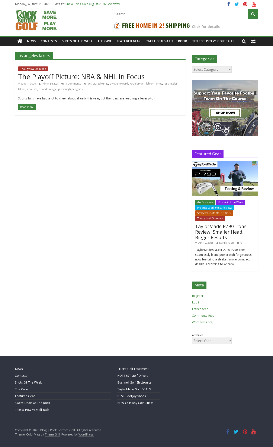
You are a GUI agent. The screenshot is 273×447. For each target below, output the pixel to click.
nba (29, 89)
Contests (49, 41)
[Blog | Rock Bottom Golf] (20, 41)
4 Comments (73, 83)
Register (197, 296)
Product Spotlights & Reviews (214, 208)
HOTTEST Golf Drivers (132, 376)
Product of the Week (230, 202)
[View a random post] (253, 41)
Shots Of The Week (77, 41)
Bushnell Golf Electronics (134, 382)
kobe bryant (137, 83)
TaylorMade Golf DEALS (134, 389)
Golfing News (205, 202)
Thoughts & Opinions (33, 69)
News (31, 41)
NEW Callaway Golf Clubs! (135, 403)
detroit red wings (97, 83)
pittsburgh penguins (70, 89)
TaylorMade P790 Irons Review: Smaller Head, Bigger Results (221, 232)
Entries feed (200, 309)
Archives (197, 335)
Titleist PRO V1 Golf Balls (213, 41)
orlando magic (48, 89)
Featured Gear (129, 41)
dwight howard (119, 83)
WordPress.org (202, 322)
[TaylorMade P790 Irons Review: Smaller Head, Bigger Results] (225, 163)
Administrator (50, 83)
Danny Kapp (226, 242)
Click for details (206, 26)
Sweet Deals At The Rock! (166, 41)
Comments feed (203, 315)
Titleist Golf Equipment (133, 369)
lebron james (154, 83)
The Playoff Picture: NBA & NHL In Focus (81, 76)
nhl (35, 89)
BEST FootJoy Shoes (131, 396)
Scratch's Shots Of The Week (214, 213)
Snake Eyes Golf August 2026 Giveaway (92, 5)
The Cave (104, 41)
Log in (196, 302)
